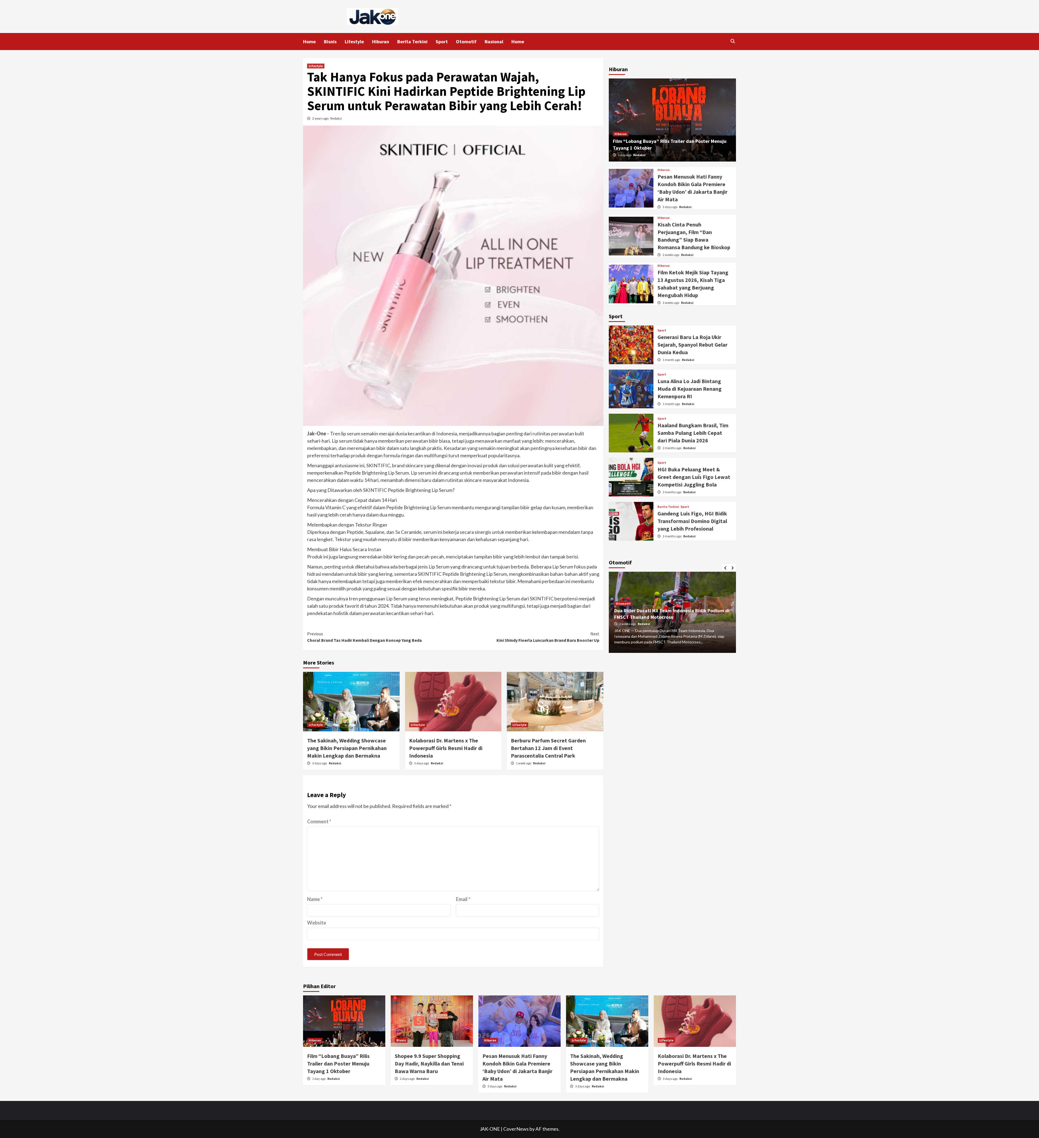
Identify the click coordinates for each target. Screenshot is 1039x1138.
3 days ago (319, 763)
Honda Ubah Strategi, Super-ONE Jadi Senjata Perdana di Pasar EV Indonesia (664, 614)
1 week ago (524, 763)
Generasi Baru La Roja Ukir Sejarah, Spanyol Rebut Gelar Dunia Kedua (692, 345)
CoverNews (516, 1129)
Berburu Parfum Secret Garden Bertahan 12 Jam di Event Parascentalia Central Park (548, 748)
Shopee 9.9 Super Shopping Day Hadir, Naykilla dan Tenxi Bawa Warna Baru (429, 1063)
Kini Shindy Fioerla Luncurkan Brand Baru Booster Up (548, 637)
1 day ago (625, 155)
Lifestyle (354, 41)
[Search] (732, 41)
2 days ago (407, 1079)
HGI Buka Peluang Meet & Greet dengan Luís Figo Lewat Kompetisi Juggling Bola (693, 477)
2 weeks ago (671, 255)
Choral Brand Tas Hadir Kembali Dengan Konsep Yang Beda (364, 637)
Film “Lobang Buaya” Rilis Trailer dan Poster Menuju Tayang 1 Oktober (338, 1063)
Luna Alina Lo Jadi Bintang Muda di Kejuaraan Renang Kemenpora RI (689, 389)
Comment (319, 821)
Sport (442, 41)
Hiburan (380, 41)
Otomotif (466, 41)
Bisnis (330, 41)
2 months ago (672, 448)
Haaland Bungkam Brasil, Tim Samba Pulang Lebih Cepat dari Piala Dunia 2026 (692, 433)
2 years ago (320, 118)
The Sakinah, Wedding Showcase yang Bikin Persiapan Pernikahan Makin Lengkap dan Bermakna (347, 748)
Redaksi (336, 118)
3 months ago (672, 536)
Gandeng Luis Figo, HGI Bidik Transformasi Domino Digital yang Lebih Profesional (692, 521)
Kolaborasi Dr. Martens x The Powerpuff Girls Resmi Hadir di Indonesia (445, 748)
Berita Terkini (412, 41)
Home (309, 41)
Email (463, 899)
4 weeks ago (627, 624)
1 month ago (671, 360)
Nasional (494, 41)
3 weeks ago (671, 303)
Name (315, 899)
